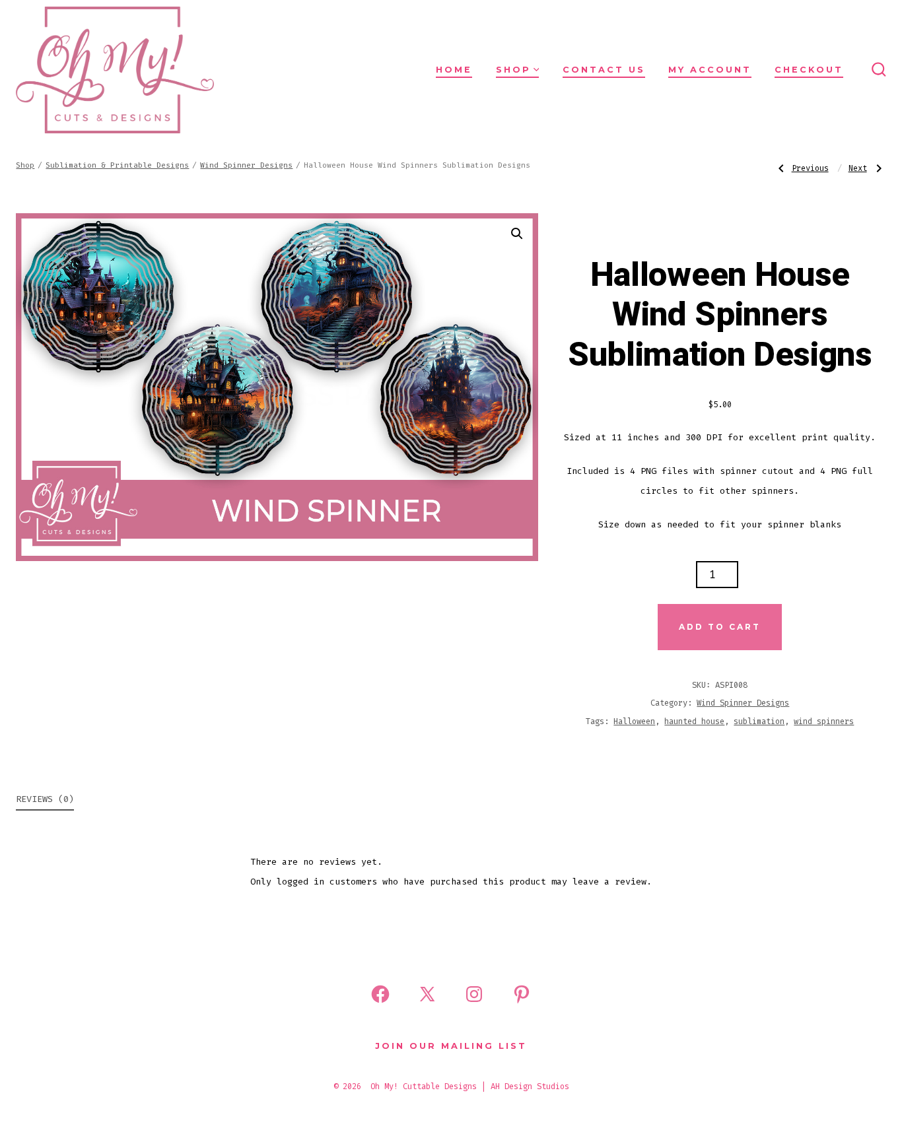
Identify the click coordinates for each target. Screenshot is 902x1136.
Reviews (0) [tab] (45, 799)
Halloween (634, 721)
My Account (709, 70)
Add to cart (720, 627)
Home (454, 70)
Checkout (809, 70)
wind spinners (824, 721)
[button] (517, 234)
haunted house (694, 721)
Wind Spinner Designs (246, 165)
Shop (513, 70)
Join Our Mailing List (451, 1046)
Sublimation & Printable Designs (117, 165)
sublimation (759, 721)
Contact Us (604, 70)
